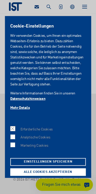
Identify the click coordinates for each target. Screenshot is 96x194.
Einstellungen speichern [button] (48, 162)
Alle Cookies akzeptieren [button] (48, 172)
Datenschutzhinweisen (27, 99)
